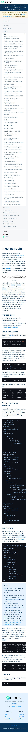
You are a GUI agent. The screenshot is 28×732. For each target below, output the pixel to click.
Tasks (4, 34)
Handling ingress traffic (11, 123)
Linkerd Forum (8, 719)
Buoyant (14, 703)
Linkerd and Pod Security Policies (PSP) (11, 139)
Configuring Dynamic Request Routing (13, 62)
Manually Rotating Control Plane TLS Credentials (13, 143)
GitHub (6, 714)
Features (5, 31)
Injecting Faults (8, 125)
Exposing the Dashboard (11, 105)
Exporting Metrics (9, 103)
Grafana (6, 120)
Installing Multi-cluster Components (11, 134)
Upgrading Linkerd (9, 189)
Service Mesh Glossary (9, 226)
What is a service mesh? (10, 213)
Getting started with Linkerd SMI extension (13, 113)
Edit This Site (14, 725)
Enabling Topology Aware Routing (11, 99)
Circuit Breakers (9, 58)
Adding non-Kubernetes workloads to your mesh (11, 37)
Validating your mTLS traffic (12, 204)
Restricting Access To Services (13, 167)
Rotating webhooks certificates (13, 169)
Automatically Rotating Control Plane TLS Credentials (13, 47)
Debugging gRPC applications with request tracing (13, 87)
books (12, 335)
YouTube (21, 717)
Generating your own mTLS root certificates (13, 109)
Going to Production (9, 224)
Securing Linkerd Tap (10, 172)
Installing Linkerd (9, 128)
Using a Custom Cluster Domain (13, 192)
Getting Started (7, 28)
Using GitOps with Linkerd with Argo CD (13, 198)
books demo (8, 268)
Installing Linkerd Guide (10, 327)
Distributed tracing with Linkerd (13, 96)
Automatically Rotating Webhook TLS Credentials (14, 52)
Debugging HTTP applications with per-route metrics (13, 92)
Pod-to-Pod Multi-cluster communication (11, 157)
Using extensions (9, 194)
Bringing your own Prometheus (13, 55)
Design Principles (8, 221)
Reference (6, 207)
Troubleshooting (9, 181)
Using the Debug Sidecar (11, 202)
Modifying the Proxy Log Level (13, 147)
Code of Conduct (16, 706)
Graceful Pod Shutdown (11, 117)
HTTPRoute (20, 255)
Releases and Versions (9, 218)
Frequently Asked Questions (11, 215)
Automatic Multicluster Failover (13, 44)
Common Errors (7, 210)
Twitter (21, 719)
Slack (5, 717)
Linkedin (21, 714)
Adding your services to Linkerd (13, 41)
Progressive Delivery (10, 161)
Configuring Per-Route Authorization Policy (10, 66)
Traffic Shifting (8, 178)
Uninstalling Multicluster (11, 186)
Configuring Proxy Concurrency (13, 70)
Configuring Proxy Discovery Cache (12, 73)
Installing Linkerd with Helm (12, 131)
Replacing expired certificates (13, 164)
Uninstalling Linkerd (10, 183)
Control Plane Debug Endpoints (13, 77)
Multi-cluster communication (13, 150)
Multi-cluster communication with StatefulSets (13, 153)
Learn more (16, 9)
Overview (5, 26)
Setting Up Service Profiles (12, 175)
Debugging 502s (9, 84)
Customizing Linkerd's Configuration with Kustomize (13, 80)
